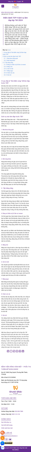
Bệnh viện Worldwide (7, 12)
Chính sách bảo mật (7, 428)
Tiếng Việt (10, 1)
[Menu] (2, 6)
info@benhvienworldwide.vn (9, 436)
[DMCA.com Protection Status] (6, 443)
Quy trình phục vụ (6, 422)
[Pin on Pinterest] (20, 351)
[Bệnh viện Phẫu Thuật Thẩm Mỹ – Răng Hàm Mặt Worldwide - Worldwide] (15, 6)
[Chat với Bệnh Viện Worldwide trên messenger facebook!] (2, 443)
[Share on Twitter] (14, 351)
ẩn (9, 50)
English (19, 1)
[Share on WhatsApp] (8, 351)
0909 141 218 (16, 414)
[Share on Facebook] (11, 351)
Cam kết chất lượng (6, 425)
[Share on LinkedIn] (23, 351)
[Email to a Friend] (17, 351)
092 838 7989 (19, 411)
